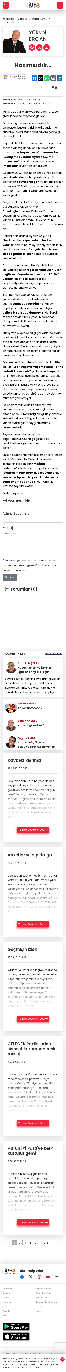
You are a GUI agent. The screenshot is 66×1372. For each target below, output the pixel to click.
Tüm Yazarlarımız (53, 653)
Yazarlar (7, 1311)
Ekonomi (7, 1302)
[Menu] (60, 5)
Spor (5, 1306)
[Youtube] (48, 1276)
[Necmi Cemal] (11, 707)
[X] (30, 1276)
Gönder (10, 577)
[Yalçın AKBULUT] (11, 724)
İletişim (39, 1311)
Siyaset (6, 1293)
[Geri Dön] (6, 5)
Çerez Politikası (43, 1293)
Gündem (7, 1288)
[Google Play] (33, 1327)
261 (46, 1242)
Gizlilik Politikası (44, 1288)
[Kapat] (63, 1359)
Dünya (6, 1297)
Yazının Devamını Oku (31, 829)
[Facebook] (22, 1276)
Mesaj (8, 527)
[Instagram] (39, 1276)
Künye (39, 1306)
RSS (4, 1315)
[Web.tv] (56, 1276)
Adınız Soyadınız (16, 513)
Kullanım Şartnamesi (46, 1302)
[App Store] (33, 1336)
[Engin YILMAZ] (11, 741)
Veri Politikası (42, 1297)
